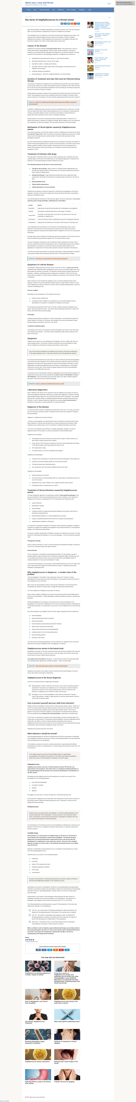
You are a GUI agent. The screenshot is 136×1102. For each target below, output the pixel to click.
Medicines (61, 10)
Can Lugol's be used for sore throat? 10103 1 (103, 42)
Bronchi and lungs (44, 10)
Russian (2, 1101)
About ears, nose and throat (39, 2)
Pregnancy (82, 10)
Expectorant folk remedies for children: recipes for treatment (102, 35)
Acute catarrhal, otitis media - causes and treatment (101, 59)
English (109, 3)
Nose (35, 10)
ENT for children (71, 10)
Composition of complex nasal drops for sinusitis (102, 74)
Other (89, 10)
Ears (53, 10)
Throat (28, 10)
